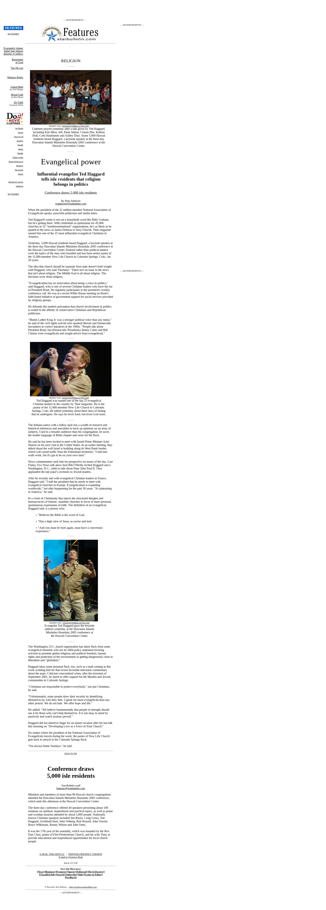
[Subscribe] (71, 874)
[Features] (61, 872)
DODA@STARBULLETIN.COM (75, 126)
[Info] (81, 874)
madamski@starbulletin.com (70, 203)
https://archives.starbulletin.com (83, 887)
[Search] (60, 874)
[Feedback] (71, 877)
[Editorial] (81, 872)
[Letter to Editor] (93, 874)
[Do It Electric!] (96, 872)
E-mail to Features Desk (71, 857)
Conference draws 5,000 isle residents (71, 192)
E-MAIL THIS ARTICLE (52, 854)
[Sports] (71, 872)
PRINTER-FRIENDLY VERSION (85, 854)
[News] (40, 872)
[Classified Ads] (47, 874)
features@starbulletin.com (70, 788)
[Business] (50, 872)
